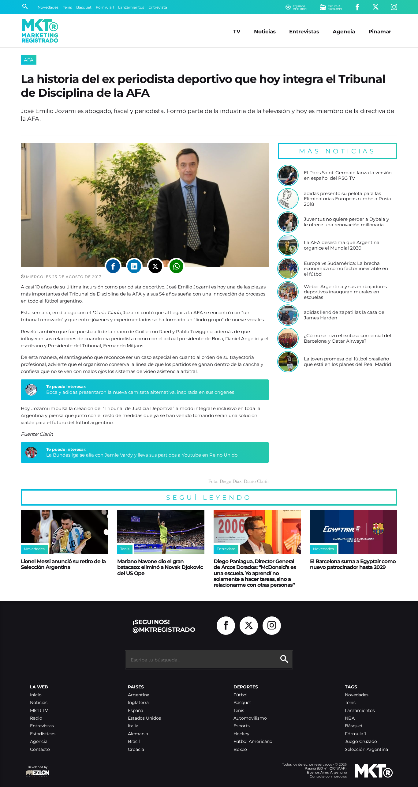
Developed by (36, 770)
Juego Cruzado (361, 741)
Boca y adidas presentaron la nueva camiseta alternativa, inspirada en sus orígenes (140, 392)
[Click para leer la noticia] (288, 175)
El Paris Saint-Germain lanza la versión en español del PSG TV (348, 175)
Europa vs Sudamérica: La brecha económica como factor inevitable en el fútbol (346, 269)
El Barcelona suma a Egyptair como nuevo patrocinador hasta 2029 (353, 564)
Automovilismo (250, 718)
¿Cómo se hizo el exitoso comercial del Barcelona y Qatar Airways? (347, 338)
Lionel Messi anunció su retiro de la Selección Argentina (63, 564)
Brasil (134, 741)
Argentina (138, 695)
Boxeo (240, 749)
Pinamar (379, 31)
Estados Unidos (144, 718)
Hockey (241, 734)
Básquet (83, 7)
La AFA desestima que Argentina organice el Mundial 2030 (341, 245)
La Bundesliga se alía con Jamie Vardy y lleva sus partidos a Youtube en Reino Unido (141, 455)
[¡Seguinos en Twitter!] (375, 7)
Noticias (265, 31)
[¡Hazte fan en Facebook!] (357, 7)
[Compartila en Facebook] (113, 266)
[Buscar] (25, 7)
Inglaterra (138, 702)
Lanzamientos (131, 7)
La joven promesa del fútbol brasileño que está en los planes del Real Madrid (347, 361)
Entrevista (157, 7)
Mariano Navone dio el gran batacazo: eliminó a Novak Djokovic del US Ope (160, 567)
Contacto (40, 749)
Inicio (36, 695)
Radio (36, 718)
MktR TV (39, 710)
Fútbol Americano (252, 741)
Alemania (138, 734)
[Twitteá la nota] (155, 266)
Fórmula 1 (105, 7)
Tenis (67, 7)
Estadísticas (42, 734)
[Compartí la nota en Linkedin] (134, 266)
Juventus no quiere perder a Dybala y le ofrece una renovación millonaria (346, 222)
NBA (350, 718)
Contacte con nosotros (328, 776)
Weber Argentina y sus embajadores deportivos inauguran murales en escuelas (345, 292)
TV (237, 31)
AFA (28, 60)
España (135, 710)
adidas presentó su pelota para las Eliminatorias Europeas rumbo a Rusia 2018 (347, 199)
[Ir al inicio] (40, 31)
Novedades (48, 7)
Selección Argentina (366, 749)
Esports (241, 726)
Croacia (136, 749)
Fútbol (240, 695)
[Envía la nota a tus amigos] (176, 266)
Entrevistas (304, 31)
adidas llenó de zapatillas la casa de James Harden (344, 315)
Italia (133, 726)
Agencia (344, 31)
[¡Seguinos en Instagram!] (394, 7)
